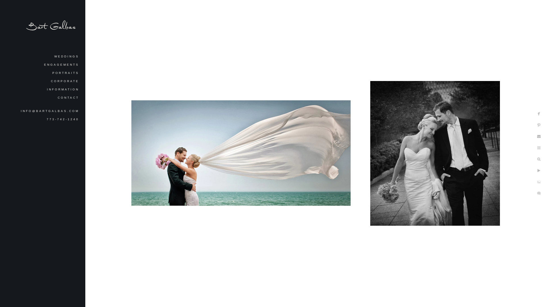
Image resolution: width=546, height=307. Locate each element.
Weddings (66, 56)
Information (63, 89)
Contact (68, 97)
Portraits (65, 72)
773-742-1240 (63, 119)
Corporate (65, 81)
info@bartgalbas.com (50, 111)
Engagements (61, 64)
